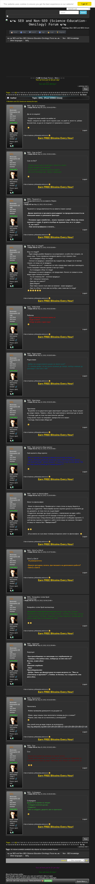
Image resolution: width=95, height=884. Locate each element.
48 (21, 95)
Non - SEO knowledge (71, 38)
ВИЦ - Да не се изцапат (36, 105)
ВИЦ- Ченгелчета (33, 698)
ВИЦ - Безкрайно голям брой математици (38, 598)
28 (62, 92)
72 (71, 95)
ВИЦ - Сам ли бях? (34, 152)
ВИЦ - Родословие (34, 353)
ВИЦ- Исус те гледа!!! (35, 245)
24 (53, 92)
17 (39, 92)
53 (32, 95)
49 (23, 95)
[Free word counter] (13, 146)
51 (28, 95)
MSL (12, 107)
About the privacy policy (14, 874)
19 (43, 92)
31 (68, 92)
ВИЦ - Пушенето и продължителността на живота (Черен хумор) (40, 201)
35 (76, 92)
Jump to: (64, 860)
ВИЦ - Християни (33, 400)
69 (65, 95)
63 (53, 95)
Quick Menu (81, 881)
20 (45, 92)
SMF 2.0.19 (9, 880)
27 (60, 92)
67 (61, 95)
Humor (55, 849)
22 (49, 92)
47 (19, 95)
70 (67, 95)
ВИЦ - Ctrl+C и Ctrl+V (35, 550)
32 (70, 92)
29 (64, 92)
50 (26, 95)
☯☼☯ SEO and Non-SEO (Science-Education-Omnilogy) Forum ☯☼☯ (34, 38)
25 (55, 92)
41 (7, 95)
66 (59, 95)
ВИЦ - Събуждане (34, 792)
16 (37, 92)
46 (17, 95)
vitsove (36, 849)
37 (80, 92)
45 (15, 95)
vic (12, 849)
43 (11, 95)
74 (76, 95)
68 (63, 95)
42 (9, 95)
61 (48, 95)
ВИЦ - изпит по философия (37, 493)
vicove (15, 849)
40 (87, 92)
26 (58, 92)
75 (78, 95)
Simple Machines (24, 880)
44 (13, 95)
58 (42, 95)
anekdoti (28, 849)
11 (26, 92)
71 (69, 95)
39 (85, 92)
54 (34, 95)
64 (55, 95)
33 (72, 92)
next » (87, 86)
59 (44, 95)
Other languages (16, 40)
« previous (81, 86)
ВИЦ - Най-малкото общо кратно (39, 447)
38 (83, 92)
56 (38, 95)
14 (32, 92)
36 (78, 92)
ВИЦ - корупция (33, 643)
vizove (44, 849)
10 (24, 92)
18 (41, 92)
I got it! (84, 3)
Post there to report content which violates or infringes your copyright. (31, 878)
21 (47, 92)
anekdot (21, 849)
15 (35, 92)
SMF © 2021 (16, 880)
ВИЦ (27, 40)
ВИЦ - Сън (31, 745)
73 (73, 95)
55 (36, 95)
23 (51, 92)
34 (74, 92)
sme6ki (49, 849)
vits (32, 849)
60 (46, 95)
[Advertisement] (47, 59)
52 (30, 95)
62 (51, 95)
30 (66, 92)
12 (28, 92)
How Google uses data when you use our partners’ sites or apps (29, 876)
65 (57, 95)
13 (30, 92)
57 (40, 95)
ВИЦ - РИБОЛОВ (33, 307)
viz (41, 849)
